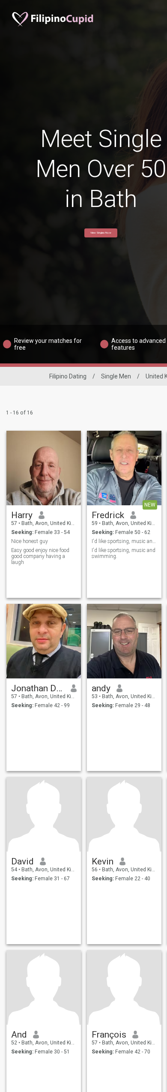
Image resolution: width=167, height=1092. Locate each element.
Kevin (102, 861)
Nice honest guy (29, 541)
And (19, 1034)
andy (101, 688)
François (109, 1034)
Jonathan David (38, 688)
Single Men (116, 376)
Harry (22, 515)
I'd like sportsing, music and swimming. (124, 541)
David (22, 861)
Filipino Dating (67, 376)
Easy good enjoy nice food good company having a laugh (40, 556)
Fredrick (108, 515)
